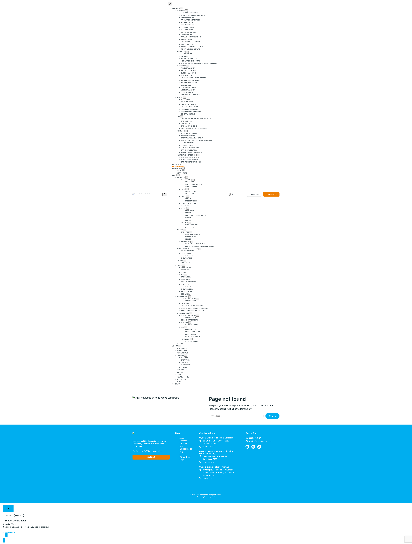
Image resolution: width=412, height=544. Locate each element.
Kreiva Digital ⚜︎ (209, 497)
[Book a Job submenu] (183, 168)
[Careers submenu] (185, 355)
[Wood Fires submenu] (191, 242)
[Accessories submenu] (193, 180)
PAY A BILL (255, 194)
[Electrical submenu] (187, 66)
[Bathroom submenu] (186, 177)
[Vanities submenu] (189, 223)
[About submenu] (179, 346)
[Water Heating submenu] (190, 313)
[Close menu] (170, 4)
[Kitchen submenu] (184, 261)
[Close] (8, 508)
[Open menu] (164, 194)
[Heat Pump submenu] (191, 339)
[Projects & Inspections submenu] (197, 155)
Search (272, 416)
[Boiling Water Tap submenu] (197, 299)
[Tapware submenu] (185, 275)
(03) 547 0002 (208, 478)
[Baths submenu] (187, 196)
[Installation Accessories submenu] (199, 249)
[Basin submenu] (187, 189)
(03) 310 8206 (208, 462)
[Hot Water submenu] (187, 52)
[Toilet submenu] (187, 208)
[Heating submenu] (184, 97)
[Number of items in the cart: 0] (230, 194)
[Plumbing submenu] (186, 10)
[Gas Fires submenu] (190, 232)
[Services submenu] (181, 8)
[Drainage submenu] (186, 131)
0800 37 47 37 (272, 194)
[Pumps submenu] (183, 265)
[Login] (232, 194)
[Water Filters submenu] (189, 296)
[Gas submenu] (181, 116)
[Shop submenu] (177, 175)
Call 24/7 (151, 457)
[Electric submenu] (189, 322)
